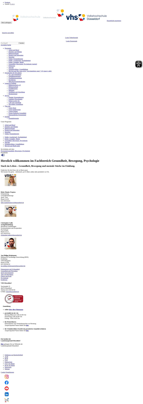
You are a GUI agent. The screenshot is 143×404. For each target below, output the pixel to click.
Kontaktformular (14, 118)
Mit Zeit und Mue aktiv (12, 146)
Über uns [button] (7, 106)
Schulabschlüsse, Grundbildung (18, 69)
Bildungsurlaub (13, 87)
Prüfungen (12, 66)
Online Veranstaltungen (16, 59)
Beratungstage (13, 94)
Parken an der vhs (14, 101)
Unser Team (12, 108)
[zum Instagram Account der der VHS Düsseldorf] (7, 378)
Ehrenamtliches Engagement (17, 115)
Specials (11, 67)
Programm (4, 151)
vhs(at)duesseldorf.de (12, 291)
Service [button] (7, 95)
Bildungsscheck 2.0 (15, 85)
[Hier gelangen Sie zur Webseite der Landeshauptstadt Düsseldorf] (14, 351)
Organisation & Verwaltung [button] (13, 73)
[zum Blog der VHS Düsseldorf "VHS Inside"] (7, 401)
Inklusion (11, 90)
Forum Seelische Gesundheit (17, 113)
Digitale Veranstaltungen (16, 97)
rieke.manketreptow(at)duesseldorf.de (12, 202)
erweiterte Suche (6, 45)
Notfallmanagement (15, 76)
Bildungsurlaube (14, 53)
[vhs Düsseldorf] (54, 21)
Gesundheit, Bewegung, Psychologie (23, 64)
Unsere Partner (13, 111)
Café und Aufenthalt (15, 102)
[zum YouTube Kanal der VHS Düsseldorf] (7, 390)
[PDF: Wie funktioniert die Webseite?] (2, 26)
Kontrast (8, 2)
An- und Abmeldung (15, 74)
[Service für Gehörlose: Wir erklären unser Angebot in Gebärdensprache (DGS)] (2, 30)
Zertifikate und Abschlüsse (17, 92)
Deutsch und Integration (16, 55)
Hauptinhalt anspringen (114, 21)
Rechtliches (12, 80)
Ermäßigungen (13, 88)
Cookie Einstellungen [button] (7, 372)
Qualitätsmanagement (15, 78)
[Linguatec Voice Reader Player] (7, 155)
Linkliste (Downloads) (15, 99)
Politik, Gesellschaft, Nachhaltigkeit (20, 60)
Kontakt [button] (7, 116)
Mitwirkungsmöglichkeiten (17, 81)
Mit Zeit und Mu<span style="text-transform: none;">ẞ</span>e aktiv (30, 71)
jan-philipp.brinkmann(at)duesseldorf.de (13, 266)
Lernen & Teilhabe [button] (10, 83)
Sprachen (11, 57)
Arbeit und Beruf (14, 50)
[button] (10, 269)
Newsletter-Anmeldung (16, 104)
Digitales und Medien (15, 52)
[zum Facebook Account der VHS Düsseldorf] (7, 384)
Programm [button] (8, 48)
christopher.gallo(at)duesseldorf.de (11, 235)
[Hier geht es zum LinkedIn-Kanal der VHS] (7, 396)
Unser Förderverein (15, 109)
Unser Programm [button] (6, 122)
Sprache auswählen (8, 33)
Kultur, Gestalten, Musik (16, 62)
